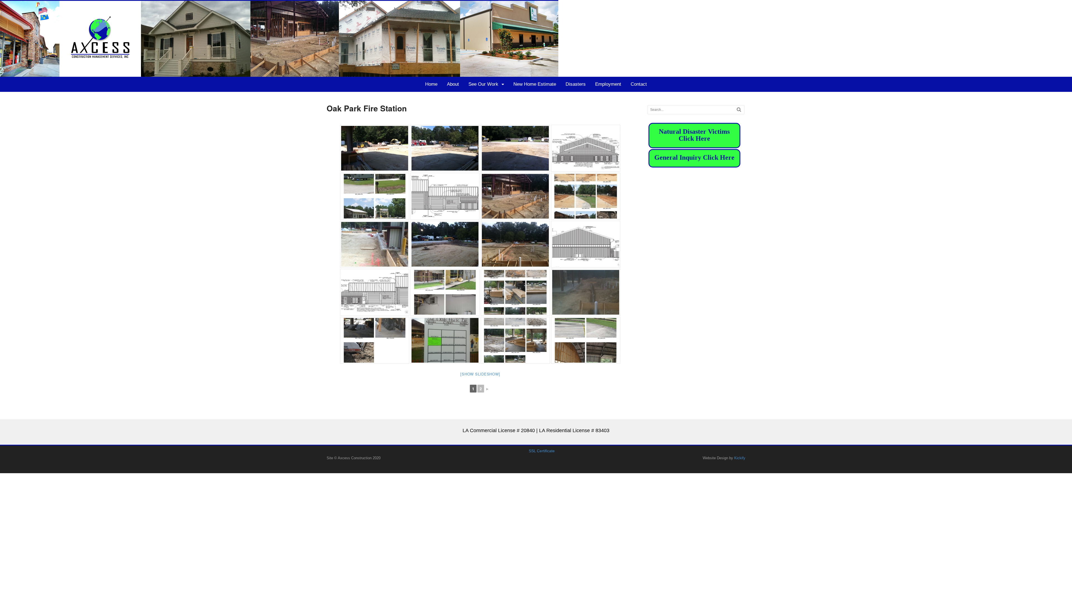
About (453, 84)
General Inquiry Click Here (694, 157)
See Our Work (483, 84)
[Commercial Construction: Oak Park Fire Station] (374, 148)
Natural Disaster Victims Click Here (694, 135)
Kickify (739, 458)
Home (431, 84)
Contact (639, 84)
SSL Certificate (542, 451)
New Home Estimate (534, 84)
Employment (608, 84)
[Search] (739, 109)
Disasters (576, 84)
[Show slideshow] (480, 374)
